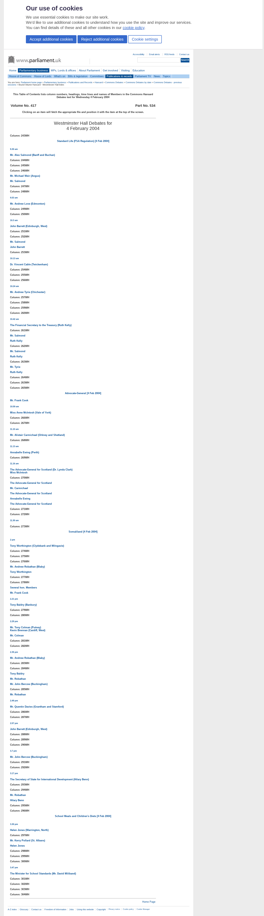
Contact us (184, 54)
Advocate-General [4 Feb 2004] (83, 393)
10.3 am (14, 220)
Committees (97, 76)
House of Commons (20, 76)
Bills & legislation (77, 76)
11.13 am (14, 446)
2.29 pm (14, 621)
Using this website (85, 909)
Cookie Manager (143, 909)
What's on (59, 76)
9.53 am (14, 197)
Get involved (110, 70)
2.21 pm (14, 599)
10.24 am (14, 286)
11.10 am (14, 429)
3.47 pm (14, 867)
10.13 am (14, 258)
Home (12, 70)
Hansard (99, 82)
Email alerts (154, 54)
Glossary (24, 909)
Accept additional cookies (51, 39)
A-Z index (12, 909)
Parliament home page (31, 82)
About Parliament (89, 70)
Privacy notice (114, 909)
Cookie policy (128, 909)
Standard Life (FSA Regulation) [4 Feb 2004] (83, 141)
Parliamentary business (33, 70)
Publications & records (119, 76)
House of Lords (42, 76)
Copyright (101, 909)
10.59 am (14, 406)
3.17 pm (14, 773)
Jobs (71, 909)
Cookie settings (145, 39)
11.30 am (14, 520)
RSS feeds (169, 54)
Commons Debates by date (138, 82)
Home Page (148, 901)
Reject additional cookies (102, 39)
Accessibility (138, 54)
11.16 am (14, 463)
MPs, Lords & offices (63, 70)
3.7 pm (13, 751)
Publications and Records (80, 82)
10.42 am (14, 319)
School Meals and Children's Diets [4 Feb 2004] (83, 816)
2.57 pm (14, 723)
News (157, 76)
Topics (166, 76)
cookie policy (133, 28)
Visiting (125, 70)
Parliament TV (143, 76)
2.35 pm (14, 652)
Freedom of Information (55, 909)
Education (139, 70)
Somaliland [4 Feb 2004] (83, 531)
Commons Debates (114, 82)
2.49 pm (14, 700)
